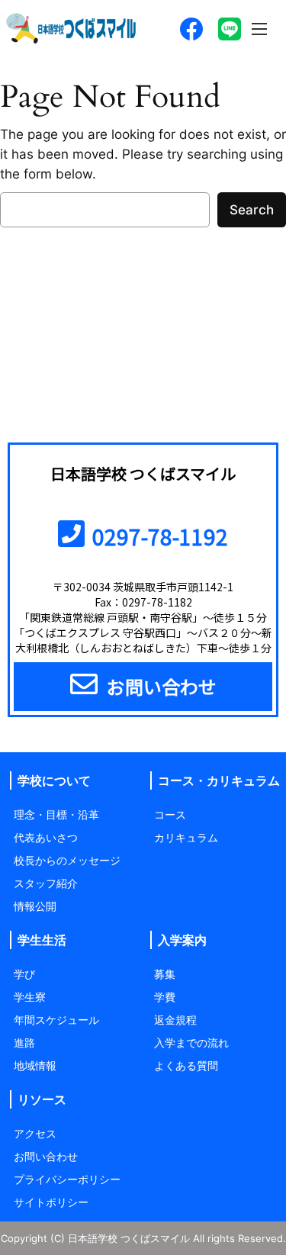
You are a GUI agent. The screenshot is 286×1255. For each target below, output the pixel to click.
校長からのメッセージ (67, 860)
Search (252, 209)
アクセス (35, 1133)
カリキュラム (186, 837)
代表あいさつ (46, 837)
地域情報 (35, 1065)
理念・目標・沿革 (56, 814)
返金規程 (175, 1019)
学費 (164, 996)
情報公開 (35, 905)
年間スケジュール (56, 1019)
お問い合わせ (46, 1156)
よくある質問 (186, 1065)
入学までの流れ (191, 1042)
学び (24, 973)
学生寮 (30, 996)
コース (170, 814)
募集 (164, 973)
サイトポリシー (51, 1201)
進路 (24, 1042)
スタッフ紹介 (46, 883)
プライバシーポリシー (67, 1179)
